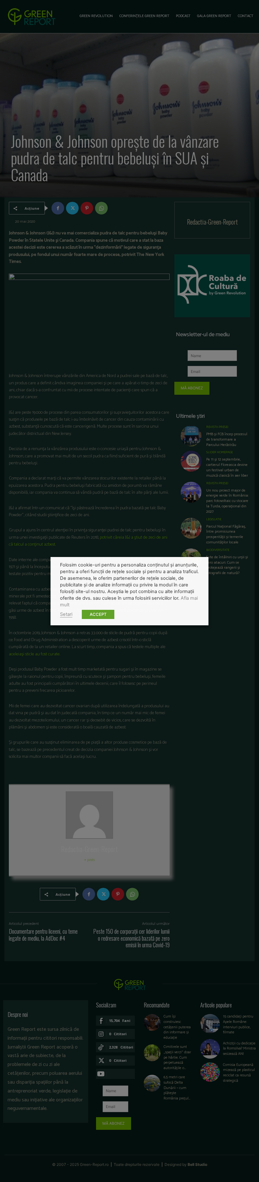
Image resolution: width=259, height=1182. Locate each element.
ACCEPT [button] (98, 614)
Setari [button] (66, 614)
